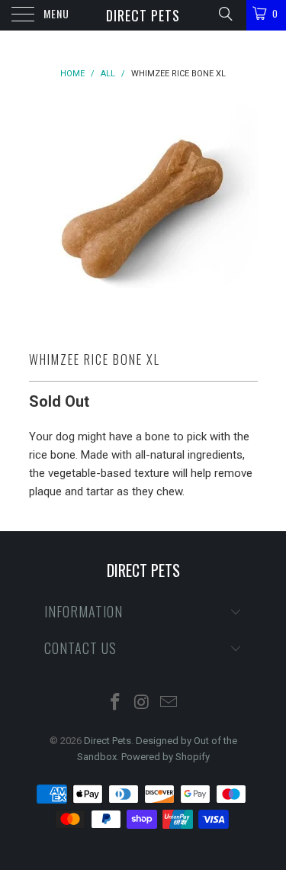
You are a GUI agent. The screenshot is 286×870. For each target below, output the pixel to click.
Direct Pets (143, 15)
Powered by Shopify (165, 756)
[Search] (225, 14)
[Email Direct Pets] (168, 703)
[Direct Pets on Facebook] (115, 703)
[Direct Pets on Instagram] (142, 703)
